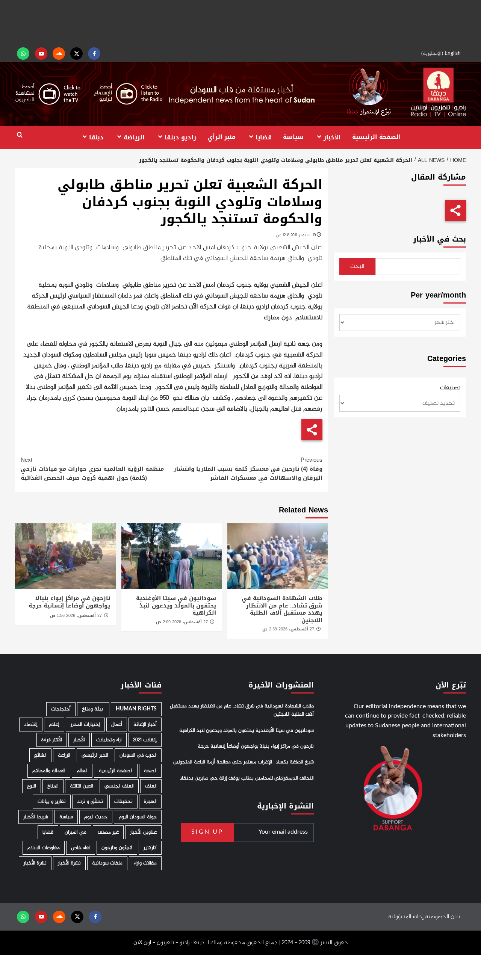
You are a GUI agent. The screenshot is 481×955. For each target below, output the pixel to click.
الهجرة (150, 801)
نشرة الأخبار (69, 863)
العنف (151, 786)
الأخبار (332, 137)
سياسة (293, 137)
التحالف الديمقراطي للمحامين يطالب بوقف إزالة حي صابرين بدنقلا (247, 778)
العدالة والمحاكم (48, 770)
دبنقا (96, 137)
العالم (82, 770)
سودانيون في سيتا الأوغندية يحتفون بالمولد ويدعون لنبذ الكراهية (176, 605)
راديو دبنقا (180, 137)
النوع (31, 786)
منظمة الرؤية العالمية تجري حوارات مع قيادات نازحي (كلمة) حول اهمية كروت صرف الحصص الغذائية (92, 468)
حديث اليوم (95, 817)
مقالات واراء (145, 863)
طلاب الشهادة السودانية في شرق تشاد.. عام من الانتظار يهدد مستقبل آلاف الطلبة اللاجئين (282, 609)
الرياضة (134, 137)
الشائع (40, 755)
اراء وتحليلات (109, 740)
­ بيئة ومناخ (93, 709)
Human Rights (136, 709)
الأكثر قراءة (51, 740)
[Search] (19, 135)
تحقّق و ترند (90, 801)
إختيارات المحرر (85, 724)
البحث (357, 266)
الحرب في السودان (138, 755)
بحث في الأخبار (439, 239)
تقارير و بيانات (52, 801)
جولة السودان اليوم (138, 817)
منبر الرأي (221, 137)
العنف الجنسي (119, 786)
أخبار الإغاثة (145, 724)
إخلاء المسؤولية (406, 917)
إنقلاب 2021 (145, 740)
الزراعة (64, 755)
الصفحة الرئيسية (376, 137)
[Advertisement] (240, 22)
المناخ (53, 786)
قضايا (264, 137)
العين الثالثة (81, 786)
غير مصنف (108, 832)
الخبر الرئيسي (95, 755)
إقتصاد (31, 724)
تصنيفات (450, 388)
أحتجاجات (61, 709)
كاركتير (150, 847)
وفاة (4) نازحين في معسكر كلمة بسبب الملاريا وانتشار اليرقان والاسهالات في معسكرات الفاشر (248, 468)
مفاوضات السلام (43, 847)
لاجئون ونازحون (116, 847)
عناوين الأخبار (143, 832)
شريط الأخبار (35, 817)
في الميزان (75, 832)
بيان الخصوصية (442, 917)
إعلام (54, 724)
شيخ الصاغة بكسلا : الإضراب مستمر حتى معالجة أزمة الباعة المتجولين (243, 762)
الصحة (150, 770)
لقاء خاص (80, 847)
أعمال (116, 724)
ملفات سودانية (107, 863)
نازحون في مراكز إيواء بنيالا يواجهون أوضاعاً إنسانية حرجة (69, 602)
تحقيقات (123, 801)
